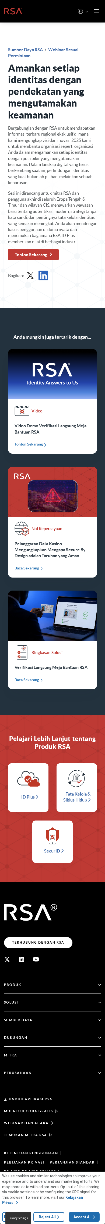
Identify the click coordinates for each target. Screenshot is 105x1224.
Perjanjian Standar (72, 1162)
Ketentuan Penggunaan (31, 1153)
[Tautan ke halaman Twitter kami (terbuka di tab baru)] (7, 959)
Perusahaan (18, 1073)
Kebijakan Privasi (24, 1162)
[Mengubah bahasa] (80, 11)
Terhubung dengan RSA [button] (38, 942)
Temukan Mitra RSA (25, 1135)
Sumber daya (18, 1020)
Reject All (47, 1217)
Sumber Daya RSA (26, 49)
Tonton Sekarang (31, 254)
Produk (12, 984)
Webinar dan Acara (26, 1123)
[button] (87, 12)
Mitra (10, 1055)
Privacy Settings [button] (18, 1218)
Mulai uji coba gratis (28, 1111)
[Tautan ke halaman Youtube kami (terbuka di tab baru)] (36, 959)
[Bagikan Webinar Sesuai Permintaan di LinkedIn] (43, 275)
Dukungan (15, 1037)
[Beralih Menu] (96, 11)
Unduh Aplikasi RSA (30, 1099)
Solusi (11, 1002)
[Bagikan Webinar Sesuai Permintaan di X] (30, 275)
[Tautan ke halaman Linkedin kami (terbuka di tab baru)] (21, 959)
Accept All (83, 1217)
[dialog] (52, 1197)
